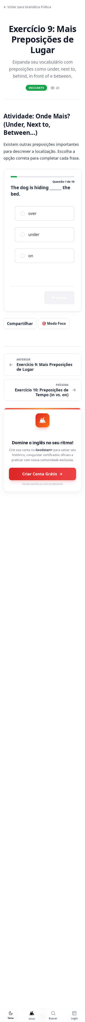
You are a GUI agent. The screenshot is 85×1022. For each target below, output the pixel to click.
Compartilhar (20, 323)
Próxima (59, 297)
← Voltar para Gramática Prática (27, 7)
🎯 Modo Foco (54, 323)
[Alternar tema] (10, 1013)
